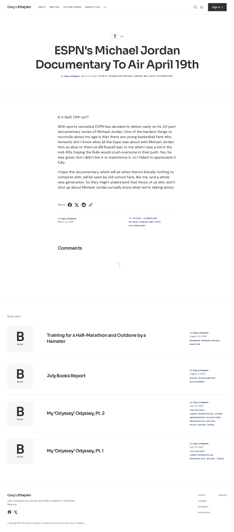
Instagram (203, 506)
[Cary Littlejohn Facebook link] (10, 512)
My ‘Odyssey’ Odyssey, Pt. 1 (75, 451)
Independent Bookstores (205, 417)
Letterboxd (204, 512)
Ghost (61, 523)
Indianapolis (198, 421)
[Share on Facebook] (70, 205)
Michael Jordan (133, 76)
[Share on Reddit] (83, 205)
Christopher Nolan (201, 413)
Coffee (218, 413)
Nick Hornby (197, 381)
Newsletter (92, 7)
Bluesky (223, 495)
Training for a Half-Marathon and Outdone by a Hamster (96, 338)
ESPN (152, 76)
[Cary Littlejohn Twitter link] (15, 512)
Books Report (207, 378)
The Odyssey (197, 410)
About (42, 7)
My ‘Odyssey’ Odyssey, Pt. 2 (76, 413)
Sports (102, 76)
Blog (20, 344)
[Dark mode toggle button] (201, 7)
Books (194, 378)
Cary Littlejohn (72, 76)
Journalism (115, 76)
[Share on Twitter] (76, 205)
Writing (54, 7)
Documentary (164, 76)
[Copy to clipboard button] (90, 205)
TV (121, 36)
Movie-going (198, 424)
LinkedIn (202, 500)
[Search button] (195, 7)
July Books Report (66, 376)
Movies (211, 421)
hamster (195, 344)
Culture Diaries (72, 7)
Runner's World (210, 340)
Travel (211, 424)
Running (195, 340)
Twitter (201, 495)
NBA (146, 76)
